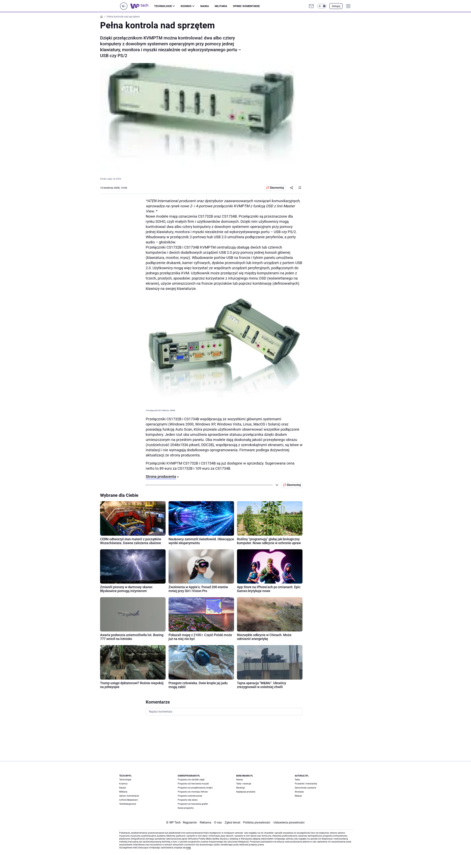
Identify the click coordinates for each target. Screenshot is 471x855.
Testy (297, 779)
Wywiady (299, 792)
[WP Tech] (142, 6)
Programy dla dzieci (188, 800)
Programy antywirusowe (190, 796)
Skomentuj (277, 187)
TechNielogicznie (127, 804)
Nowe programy (186, 808)
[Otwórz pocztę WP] (311, 6)
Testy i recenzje (243, 783)
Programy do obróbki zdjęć (191, 779)
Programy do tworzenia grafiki (193, 804)
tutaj (188, 847)
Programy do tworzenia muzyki (193, 783)
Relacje (298, 796)
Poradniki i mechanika (306, 783)
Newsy (239, 779)
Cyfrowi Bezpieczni (128, 800)
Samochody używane (305, 787)
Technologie (163, 6)
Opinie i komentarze (246, 6)
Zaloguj (336, 6)
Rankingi (240, 787)
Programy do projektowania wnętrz (195, 787)
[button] (321, 6)
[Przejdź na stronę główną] (124, 9)
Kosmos (186, 6)
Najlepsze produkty (245, 792)
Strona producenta (161, 476)
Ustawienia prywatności (288, 822)
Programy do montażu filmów (193, 792)
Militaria (221, 6)
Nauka (204, 6)
